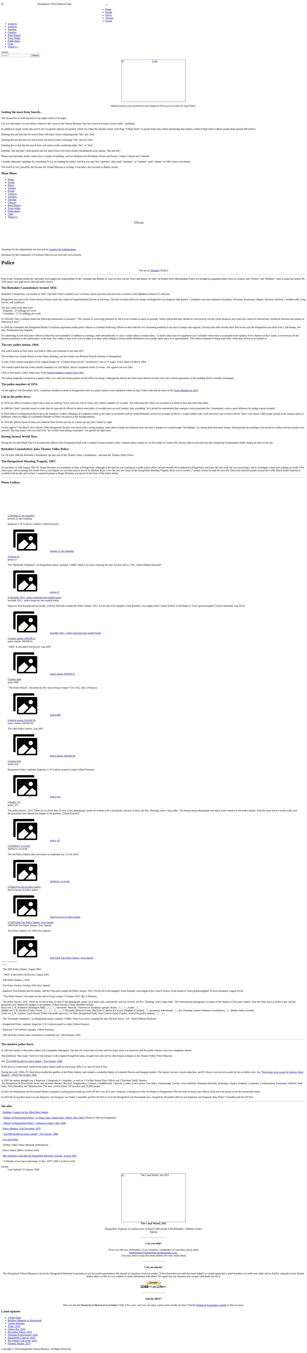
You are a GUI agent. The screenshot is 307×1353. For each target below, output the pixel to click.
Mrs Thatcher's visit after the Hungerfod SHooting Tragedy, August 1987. (40, 1155)
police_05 (55, 840)
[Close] (2, 961)
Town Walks (14, 38)
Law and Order (10, 1139)
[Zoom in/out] (12, 961)
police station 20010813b (62, 755)
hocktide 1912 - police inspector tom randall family (75, 633)
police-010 (55, 796)
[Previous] (2, 964)
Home (108, 9)
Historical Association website (211, 1305)
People (108, 12)
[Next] (5, 964)
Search (4, 52)
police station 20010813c (62, 674)
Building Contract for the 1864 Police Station (25, 1112)
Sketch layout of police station (65, 917)
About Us (13, 46)
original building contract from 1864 (65, 372)
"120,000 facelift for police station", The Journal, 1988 (30, 1134)
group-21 (54, 592)
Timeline (12, 29)
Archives (12, 23)
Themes (109, 18)
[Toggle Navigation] (106, 4)
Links (10, 44)
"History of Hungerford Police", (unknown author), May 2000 (34, 1123)
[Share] (5, 961)
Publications (14, 41)
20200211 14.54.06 (60, 881)
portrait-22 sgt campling (62, 551)
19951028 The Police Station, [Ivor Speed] (71, 958)
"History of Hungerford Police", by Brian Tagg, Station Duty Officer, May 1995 (43, 1117)
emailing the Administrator (62, 249)
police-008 (55, 715)
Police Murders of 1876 (186, 390)
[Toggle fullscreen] (9, 961)
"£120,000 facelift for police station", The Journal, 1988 (34, 1061)
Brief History (14, 35)
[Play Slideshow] (15, 961)
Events (108, 21)
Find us (153, 1231)
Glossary (12, 32)
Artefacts (12, 26)
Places (108, 15)
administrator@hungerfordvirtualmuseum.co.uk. (153, 1252)
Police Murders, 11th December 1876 (21, 1128)
